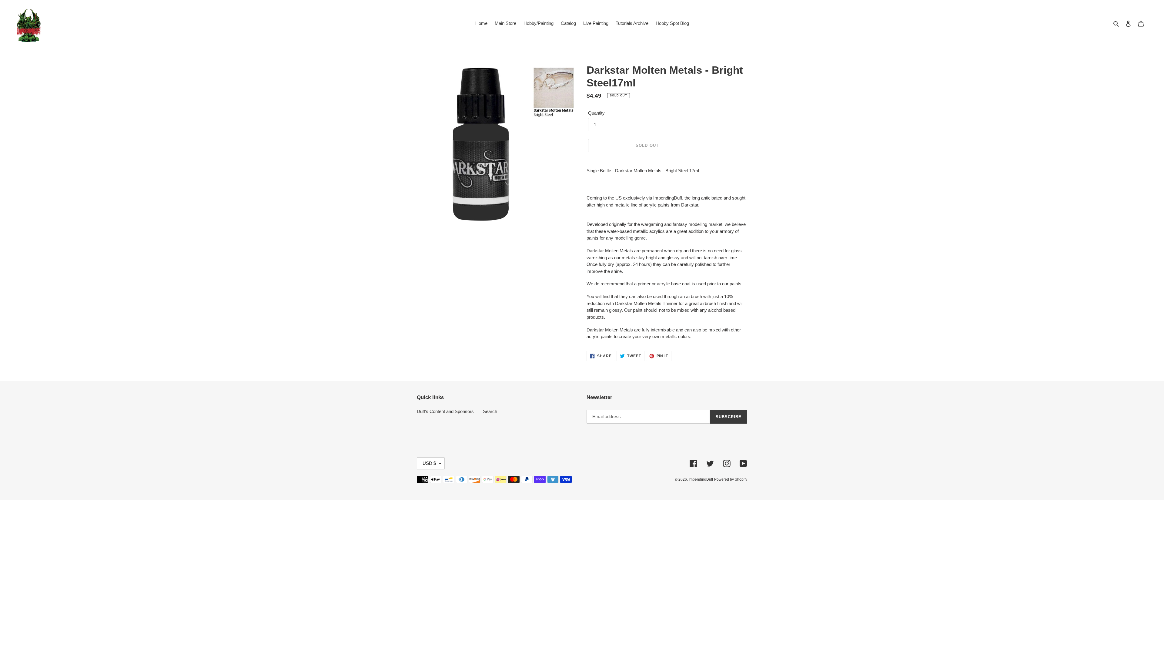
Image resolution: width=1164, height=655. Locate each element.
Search (490, 411)
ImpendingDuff (701, 479)
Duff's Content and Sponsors (445, 411)
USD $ (429, 463)
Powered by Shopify (730, 479)
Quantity (596, 113)
